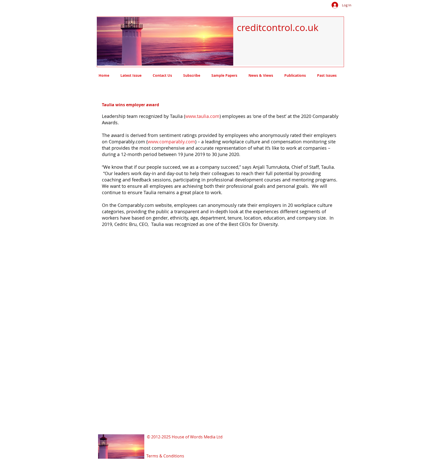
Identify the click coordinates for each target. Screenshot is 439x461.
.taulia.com (208, 116)
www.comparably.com (171, 142)
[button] (158, 41)
